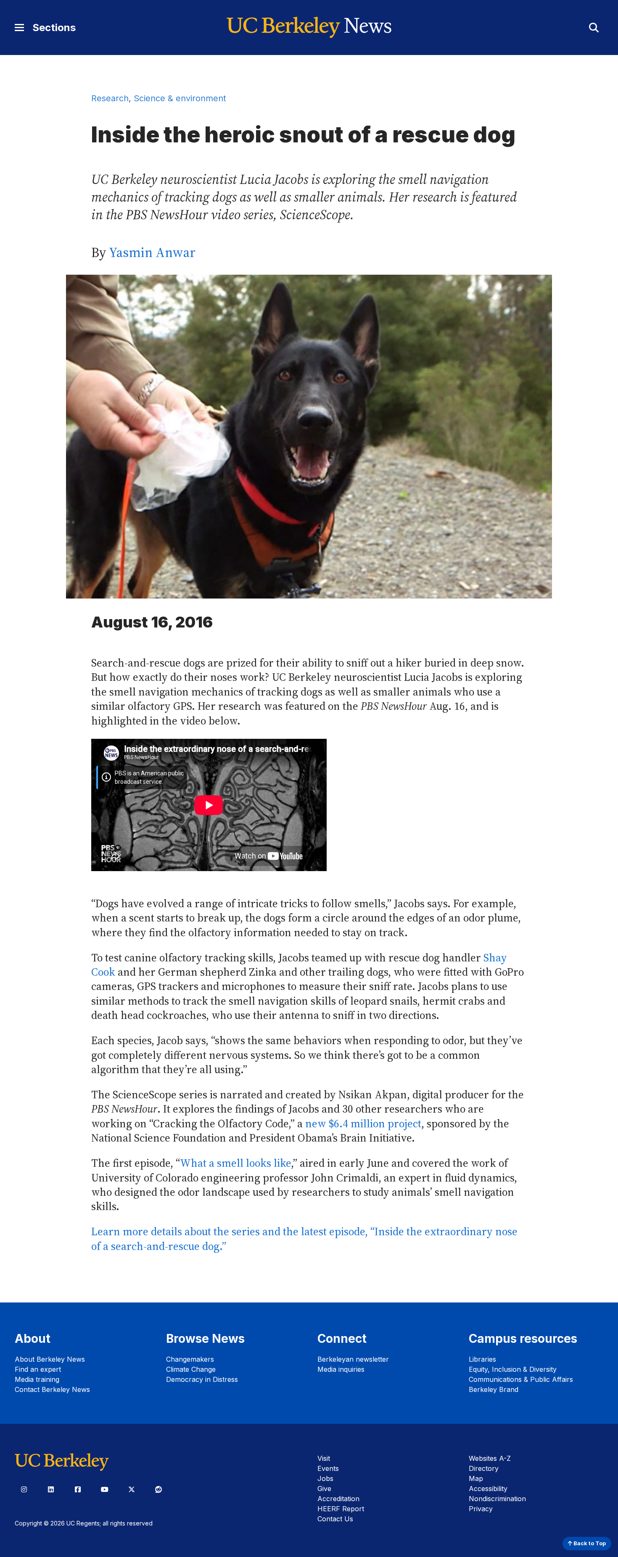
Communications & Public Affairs (521, 1379)
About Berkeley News (50, 1359)
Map (476, 1478)
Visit (323, 1458)
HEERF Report (340, 1508)
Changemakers (190, 1359)
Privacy (481, 1508)
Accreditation (338, 1498)
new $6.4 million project (363, 1123)
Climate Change (191, 1369)
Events (328, 1468)
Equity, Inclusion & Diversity (513, 1369)
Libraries (482, 1359)
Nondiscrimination (497, 1498)
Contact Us (335, 1519)
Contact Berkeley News (52, 1389)
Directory (484, 1468)
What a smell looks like (235, 1163)
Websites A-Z (490, 1458)
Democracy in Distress (202, 1379)
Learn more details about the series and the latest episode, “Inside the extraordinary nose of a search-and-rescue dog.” (304, 1238)
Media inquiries (340, 1369)
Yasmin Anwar (152, 252)
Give (324, 1488)
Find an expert (38, 1369)
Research (110, 98)
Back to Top (589, 1543)
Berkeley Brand (493, 1389)
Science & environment (180, 98)
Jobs (325, 1478)
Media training (37, 1379)
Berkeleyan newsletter (353, 1359)
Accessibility (488, 1488)
